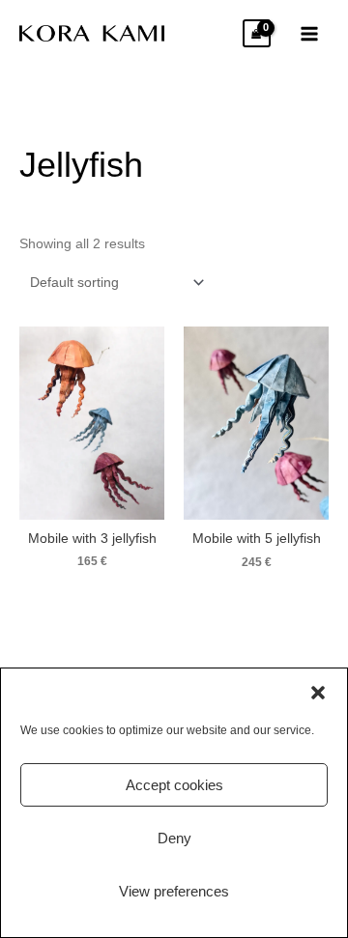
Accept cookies (174, 785)
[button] (318, 692)
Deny (174, 838)
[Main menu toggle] (310, 33)
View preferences (174, 891)
